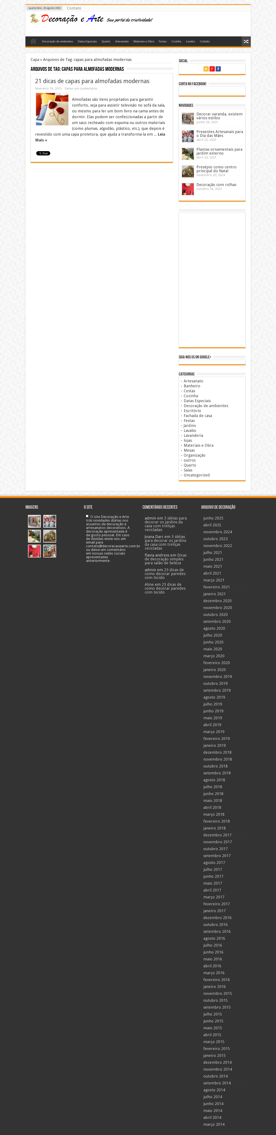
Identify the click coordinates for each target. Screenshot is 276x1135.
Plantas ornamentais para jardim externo (219, 151)
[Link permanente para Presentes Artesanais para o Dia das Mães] (188, 136)
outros (190, 460)
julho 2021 (212, 552)
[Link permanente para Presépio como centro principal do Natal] (188, 171)
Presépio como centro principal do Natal (216, 169)
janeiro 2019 (214, 745)
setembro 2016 (217, 931)
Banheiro (192, 386)
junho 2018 (213, 793)
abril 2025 (212, 525)
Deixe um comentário (81, 88)
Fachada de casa (198, 415)
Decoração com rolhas (216, 184)
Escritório (192, 410)
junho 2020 (213, 642)
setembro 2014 (217, 1083)
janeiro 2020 (214, 669)
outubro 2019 (215, 683)
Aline (149, 584)
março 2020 (213, 656)
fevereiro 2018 (216, 821)
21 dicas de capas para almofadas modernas (92, 81)
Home (33, 42)
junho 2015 (213, 1021)
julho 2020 (212, 635)
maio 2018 (212, 800)
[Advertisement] (213, 23)
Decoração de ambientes (57, 41)
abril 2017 (212, 890)
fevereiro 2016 (216, 979)
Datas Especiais (87, 41)
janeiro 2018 (214, 828)
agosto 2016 (214, 938)
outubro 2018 (215, 766)
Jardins (190, 425)
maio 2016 (212, 959)
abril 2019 (212, 725)
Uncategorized (197, 475)
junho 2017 (213, 876)
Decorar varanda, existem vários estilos (219, 116)
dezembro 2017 (217, 835)
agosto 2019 (214, 697)
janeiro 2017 (214, 911)
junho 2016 (213, 952)
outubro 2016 (215, 924)
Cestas (189, 391)
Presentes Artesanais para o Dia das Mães (219, 133)
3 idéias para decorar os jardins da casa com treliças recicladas (166, 524)
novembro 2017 (217, 842)
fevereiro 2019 (216, 738)
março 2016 (213, 973)
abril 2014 (212, 1117)
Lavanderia (193, 435)
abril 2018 (212, 807)
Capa (35, 59)
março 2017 (213, 897)
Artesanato (122, 41)
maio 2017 (212, 883)
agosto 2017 (214, 862)
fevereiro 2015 (216, 1048)
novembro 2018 (217, 759)
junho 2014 (213, 1103)
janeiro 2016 (214, 986)
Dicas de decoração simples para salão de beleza (166, 559)
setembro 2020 (217, 621)
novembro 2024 (217, 532)
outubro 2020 (215, 614)
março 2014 (213, 1124)
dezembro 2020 (217, 601)
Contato (74, 8)
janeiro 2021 (214, 594)
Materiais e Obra (143, 41)
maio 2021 (212, 566)
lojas (188, 440)
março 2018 (213, 814)
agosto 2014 (214, 1090)
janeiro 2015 (214, 1055)
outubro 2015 (215, 1000)
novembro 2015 (217, 993)
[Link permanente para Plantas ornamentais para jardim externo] (188, 154)
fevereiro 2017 (216, 904)
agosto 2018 (214, 780)
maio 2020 (212, 649)
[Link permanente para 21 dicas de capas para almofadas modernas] (52, 109)
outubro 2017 (215, 849)
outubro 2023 (215, 538)
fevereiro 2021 (216, 587)
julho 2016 (212, 945)
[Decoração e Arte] (91, 21)
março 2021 (213, 580)
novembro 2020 (217, 607)
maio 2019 (212, 718)
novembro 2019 (217, 676)
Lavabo (190, 41)
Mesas (189, 450)
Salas (188, 470)
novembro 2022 (217, 545)
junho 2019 (213, 711)
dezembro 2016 (217, 917)
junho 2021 (213, 559)
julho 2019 (212, 704)
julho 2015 (212, 1014)
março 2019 (213, 731)
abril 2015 (212, 1035)
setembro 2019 (217, 690)
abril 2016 (212, 966)
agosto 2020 (214, 628)
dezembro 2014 (217, 1062)
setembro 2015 (217, 1007)
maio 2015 (212, 1028)
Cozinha (176, 41)
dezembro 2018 (217, 752)
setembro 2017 (217, 855)
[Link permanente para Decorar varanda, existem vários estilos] (188, 118)
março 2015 (213, 1041)
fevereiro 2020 (216, 663)
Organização (194, 455)
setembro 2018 (217, 773)
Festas (163, 41)
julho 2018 (212, 787)
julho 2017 (212, 869)
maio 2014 (212, 1110)
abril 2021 (212, 573)
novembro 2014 (217, 1069)
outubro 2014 (215, 1076)
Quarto (106, 41)
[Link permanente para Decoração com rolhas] (188, 189)
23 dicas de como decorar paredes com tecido (165, 574)
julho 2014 (212, 1097)
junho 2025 (213, 518)
